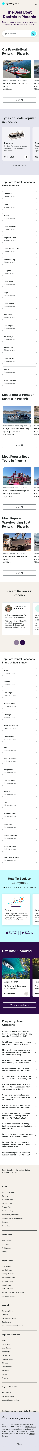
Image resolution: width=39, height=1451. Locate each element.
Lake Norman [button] (7, 1367)
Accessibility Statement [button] (10, 1215)
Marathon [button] (5, 1378)
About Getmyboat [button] (8, 1192)
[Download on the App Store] (11, 933)
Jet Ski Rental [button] (7, 1270)
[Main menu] (35, 4)
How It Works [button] (7, 1240)
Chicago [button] (5, 1363)
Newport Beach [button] (7, 1359)
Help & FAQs (6, 1392)
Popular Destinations (11, 1335)
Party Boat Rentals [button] (8, 1296)
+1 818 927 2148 (8, 1396)
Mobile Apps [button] (6, 1248)
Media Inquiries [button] (7, 1199)
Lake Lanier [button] (6, 1344)
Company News (7, 1311)
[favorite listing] (30, 80)
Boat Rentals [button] (6, 1266)
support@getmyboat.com (11, 1400)
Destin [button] (4, 1374)
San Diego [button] (6, 1352)
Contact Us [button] (6, 1226)
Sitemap (5, 1222)
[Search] (33, 33)
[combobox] (15, 34)
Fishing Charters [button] (8, 1274)
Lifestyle (5, 1315)
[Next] (22, 642)
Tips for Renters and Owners (12, 1326)
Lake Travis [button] (6, 1355)
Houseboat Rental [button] (8, 1277)
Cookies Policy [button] (7, 1211)
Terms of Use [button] (30, 1427)
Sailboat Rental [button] (7, 1289)
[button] (17, 69)
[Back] (16, 642)
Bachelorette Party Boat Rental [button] (13, 1292)
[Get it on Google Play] (27, 933)
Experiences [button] (7, 1260)
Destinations (6, 1322)
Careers (5, 1196)
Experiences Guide (9, 1318)
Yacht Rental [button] (6, 1285)
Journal (5, 1305)
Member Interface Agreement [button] (12, 1218)
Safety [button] (4, 1252)
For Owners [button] (6, 1244)
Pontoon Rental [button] (7, 1281)
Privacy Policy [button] (7, 1207)
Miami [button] (4, 1340)
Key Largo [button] (5, 1370)
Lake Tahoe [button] (6, 1348)
